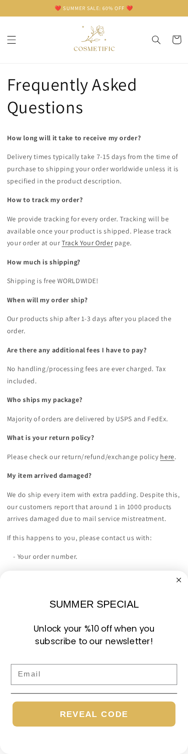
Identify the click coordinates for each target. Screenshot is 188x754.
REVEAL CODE (94, 714)
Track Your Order (87, 242)
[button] (11, 40)
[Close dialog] (179, 580)
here (167, 456)
